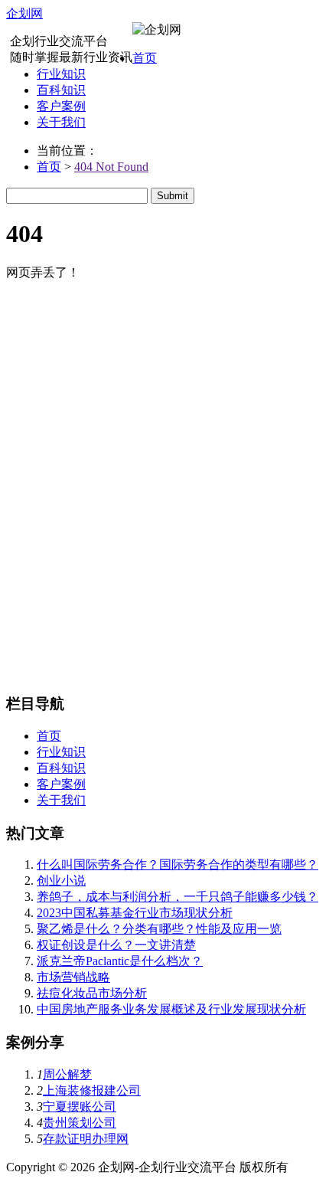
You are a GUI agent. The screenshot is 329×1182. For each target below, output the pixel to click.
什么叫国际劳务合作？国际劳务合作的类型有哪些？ (177, 864)
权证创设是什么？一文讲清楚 (116, 944)
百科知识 (61, 90)
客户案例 (61, 106)
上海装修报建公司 (92, 1090)
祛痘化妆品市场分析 (92, 993)
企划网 (24, 13)
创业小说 (61, 880)
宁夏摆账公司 (79, 1106)
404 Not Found (111, 166)
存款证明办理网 (86, 1138)
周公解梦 (67, 1074)
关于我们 (61, 122)
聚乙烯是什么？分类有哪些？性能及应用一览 (159, 928)
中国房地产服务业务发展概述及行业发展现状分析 (171, 1009)
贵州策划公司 (79, 1122)
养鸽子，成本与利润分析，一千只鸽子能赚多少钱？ (177, 896)
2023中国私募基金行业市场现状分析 (135, 912)
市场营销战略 (73, 977)
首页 (144, 57)
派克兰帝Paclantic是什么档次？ (120, 961)
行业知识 (61, 73)
